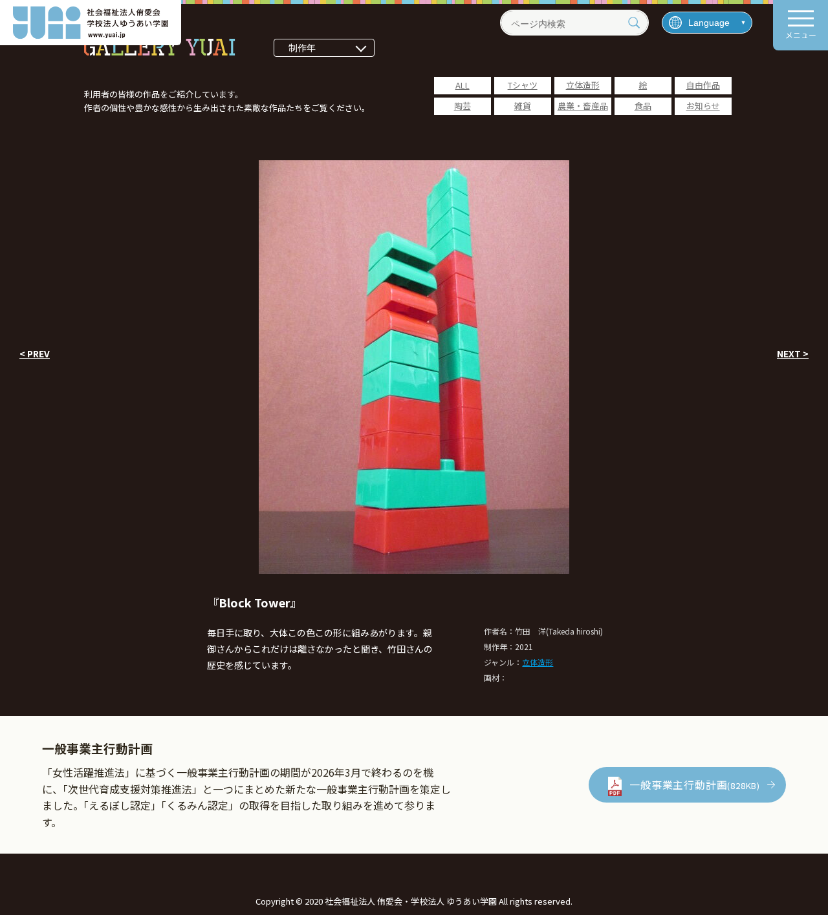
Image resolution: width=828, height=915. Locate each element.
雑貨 (522, 106)
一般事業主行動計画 (694, 784)
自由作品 (703, 85)
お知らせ (703, 106)
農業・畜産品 (583, 106)
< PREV (34, 353)
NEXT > (793, 353)
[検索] (634, 23)
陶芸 (462, 106)
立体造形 (583, 85)
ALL (462, 85)
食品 (643, 106)
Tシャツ (523, 85)
